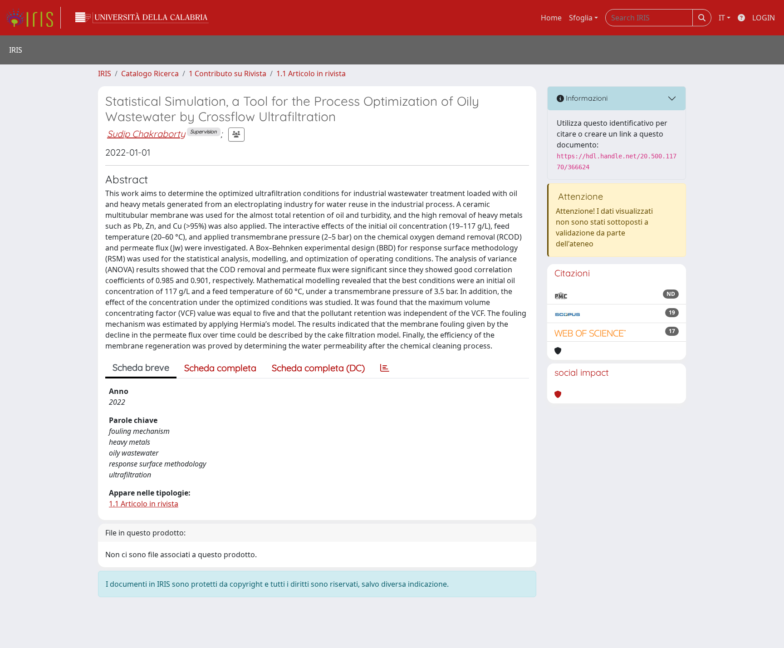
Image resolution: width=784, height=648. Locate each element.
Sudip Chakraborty (146, 133)
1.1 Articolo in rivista (311, 74)
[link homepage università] (142, 17)
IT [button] (722, 18)
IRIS (104, 74)
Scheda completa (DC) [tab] (318, 367)
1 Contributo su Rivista (227, 74)
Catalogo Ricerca (150, 74)
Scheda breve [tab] (141, 367)
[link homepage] (33, 18)
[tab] (384, 368)
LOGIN (763, 18)
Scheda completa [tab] (220, 367)
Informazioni (586, 98)
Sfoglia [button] (581, 18)
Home (551, 18)
